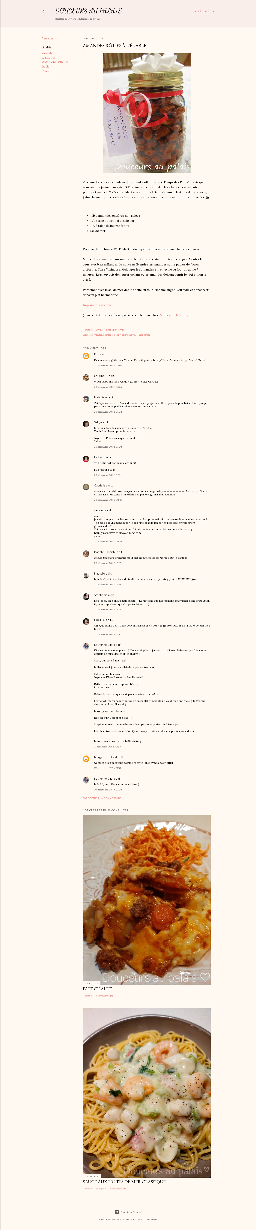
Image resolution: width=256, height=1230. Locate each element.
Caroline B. (101, 376)
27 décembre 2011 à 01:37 (107, 768)
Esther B (100, 457)
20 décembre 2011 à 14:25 (107, 584)
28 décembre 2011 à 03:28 (108, 789)
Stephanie (100, 595)
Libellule (99, 620)
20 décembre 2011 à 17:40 (108, 634)
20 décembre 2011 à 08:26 (108, 499)
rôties (45, 71)
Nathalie (99, 573)
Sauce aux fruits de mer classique (124, 1182)
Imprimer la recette (97, 305)
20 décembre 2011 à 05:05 (108, 365)
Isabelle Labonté (105, 552)
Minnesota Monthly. (174, 315)
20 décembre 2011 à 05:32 (108, 411)
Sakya (98, 422)
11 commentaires (104, 995)
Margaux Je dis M (105, 757)
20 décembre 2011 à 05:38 (108, 446)
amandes (48, 53)
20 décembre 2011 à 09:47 (108, 541)
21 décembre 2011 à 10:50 (107, 746)
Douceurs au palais (88, 11)
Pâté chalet (97, 989)
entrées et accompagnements (55, 60)
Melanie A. (101, 397)
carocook (100, 510)
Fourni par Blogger (131, 1212)
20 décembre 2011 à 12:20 (107, 563)
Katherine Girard (104, 645)
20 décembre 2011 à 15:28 (107, 609)
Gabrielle (99, 485)
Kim (96, 354)
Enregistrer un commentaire (102, 798)
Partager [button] (47, 38)
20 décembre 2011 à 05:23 (108, 387)
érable (45, 66)
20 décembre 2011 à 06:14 (108, 475)
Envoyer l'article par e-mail (109, 329)
